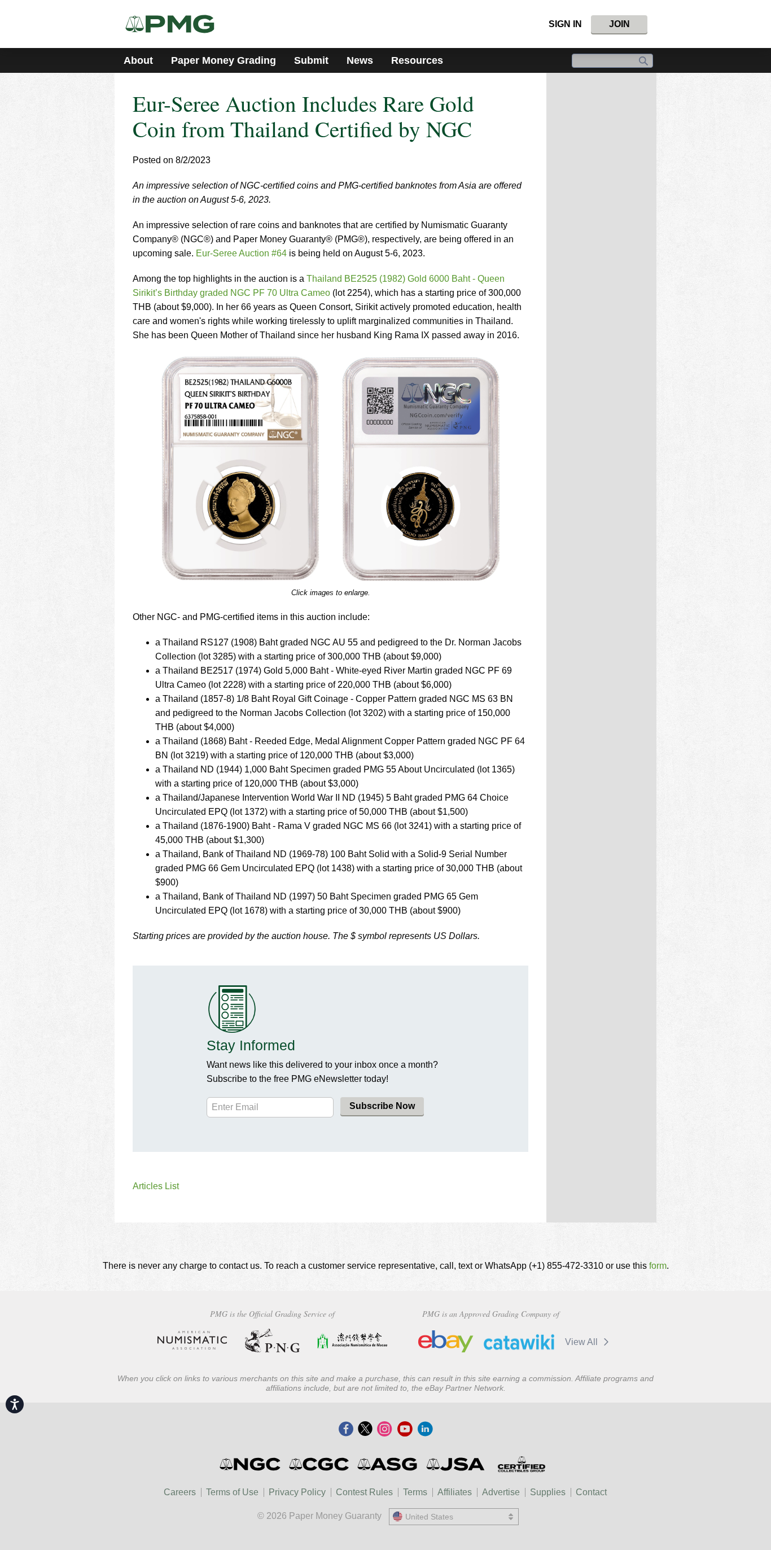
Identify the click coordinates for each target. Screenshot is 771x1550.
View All (582, 1342)
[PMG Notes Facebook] (346, 1430)
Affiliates (454, 1492)
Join (619, 24)
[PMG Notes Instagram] (384, 1430)
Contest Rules (364, 1492)
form (658, 1265)
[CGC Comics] (320, 1464)
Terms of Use (232, 1492)
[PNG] (272, 1340)
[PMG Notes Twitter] (365, 1430)
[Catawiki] (519, 1341)
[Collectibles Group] (521, 1464)
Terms (415, 1492)
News (360, 60)
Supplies (548, 1492)
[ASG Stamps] (388, 1464)
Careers (180, 1492)
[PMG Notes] (175, 24)
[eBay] (446, 1341)
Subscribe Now (382, 1106)
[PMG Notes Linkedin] (425, 1430)
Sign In (565, 24)
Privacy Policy (297, 1492)
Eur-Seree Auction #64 (241, 253)
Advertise (501, 1492)
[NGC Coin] (250, 1464)
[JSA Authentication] (455, 1464)
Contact (591, 1492)
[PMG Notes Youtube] (404, 1430)
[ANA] (192, 1340)
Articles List (156, 1186)
